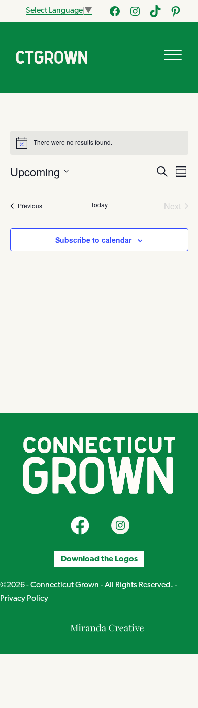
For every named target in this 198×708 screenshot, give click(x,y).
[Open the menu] (173, 55)
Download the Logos (99, 559)
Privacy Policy (24, 599)
